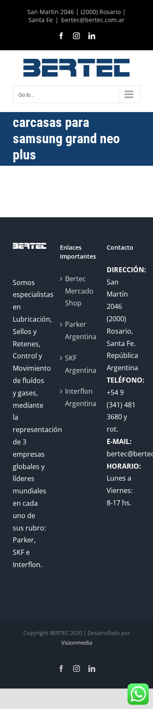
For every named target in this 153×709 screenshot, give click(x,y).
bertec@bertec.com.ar (93, 20)
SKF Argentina (77, 364)
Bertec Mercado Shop (77, 291)
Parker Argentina (77, 330)
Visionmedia (76, 642)
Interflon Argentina (77, 397)
